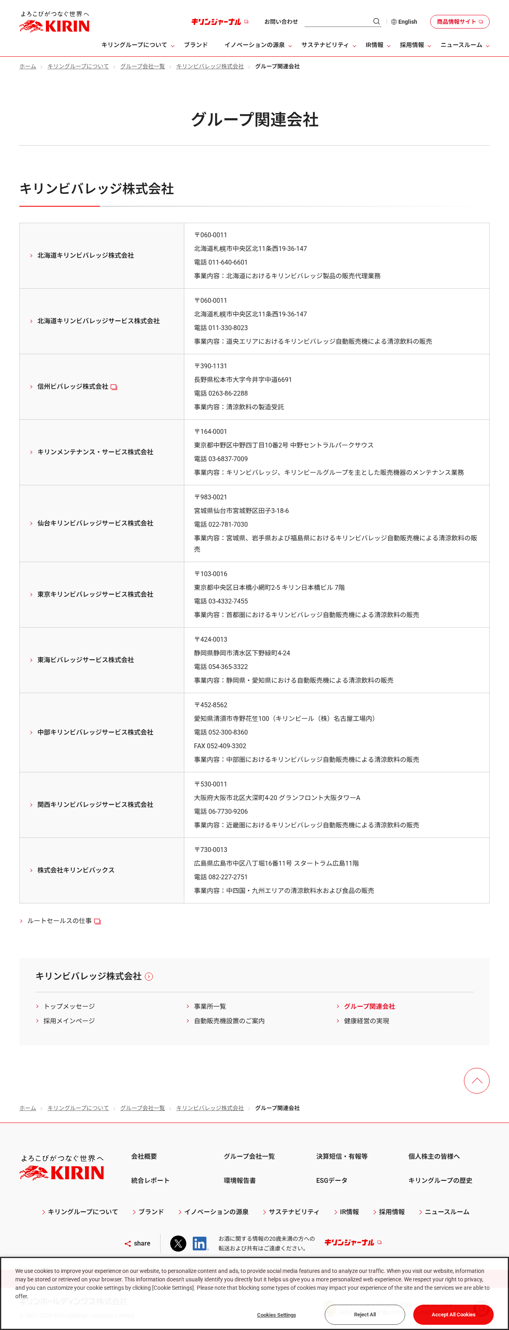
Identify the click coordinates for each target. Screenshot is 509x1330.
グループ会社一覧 (142, 66)
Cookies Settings (276, 1315)
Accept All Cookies (454, 1315)
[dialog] (254, 1293)
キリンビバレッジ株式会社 (210, 66)
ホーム (27, 66)
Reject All (365, 1315)
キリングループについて (78, 66)
